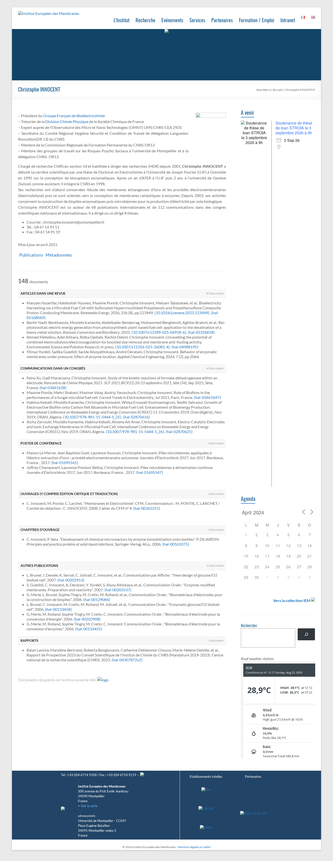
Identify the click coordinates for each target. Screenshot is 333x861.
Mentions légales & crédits (194, 847)
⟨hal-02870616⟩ (136, 417)
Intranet (287, 20)
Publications (31, 254)
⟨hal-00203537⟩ (117, 589)
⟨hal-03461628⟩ (53, 387)
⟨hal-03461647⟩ (207, 397)
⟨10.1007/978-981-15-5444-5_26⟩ (135, 431)
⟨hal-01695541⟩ (64, 462)
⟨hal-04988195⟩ (184, 346)
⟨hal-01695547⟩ (149, 472)
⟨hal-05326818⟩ (201, 332)
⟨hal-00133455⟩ (88, 628)
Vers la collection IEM (291, 600)
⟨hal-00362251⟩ (146, 508)
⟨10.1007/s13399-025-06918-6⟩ (158, 332)
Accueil (277, 90)
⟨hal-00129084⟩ (96, 599)
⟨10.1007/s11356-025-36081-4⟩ (142, 346)
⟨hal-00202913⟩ (70, 580)
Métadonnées (59, 254)
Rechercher (249, 626)
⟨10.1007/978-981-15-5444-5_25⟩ (92, 417)
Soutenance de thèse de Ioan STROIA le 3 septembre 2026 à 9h (293, 127)
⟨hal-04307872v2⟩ (127, 659)
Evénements (172, 20)
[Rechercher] (306, 634)
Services (197, 20)
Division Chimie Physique (66, 121)
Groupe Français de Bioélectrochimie (74, 115)
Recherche (145, 20)
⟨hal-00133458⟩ (58, 609)
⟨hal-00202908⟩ (87, 619)
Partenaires (222, 20)
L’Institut (121, 20)
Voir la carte (89, 806)
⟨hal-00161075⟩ (175, 544)
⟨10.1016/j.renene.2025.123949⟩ (181, 312)
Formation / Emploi (256, 20)
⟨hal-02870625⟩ (179, 431)
